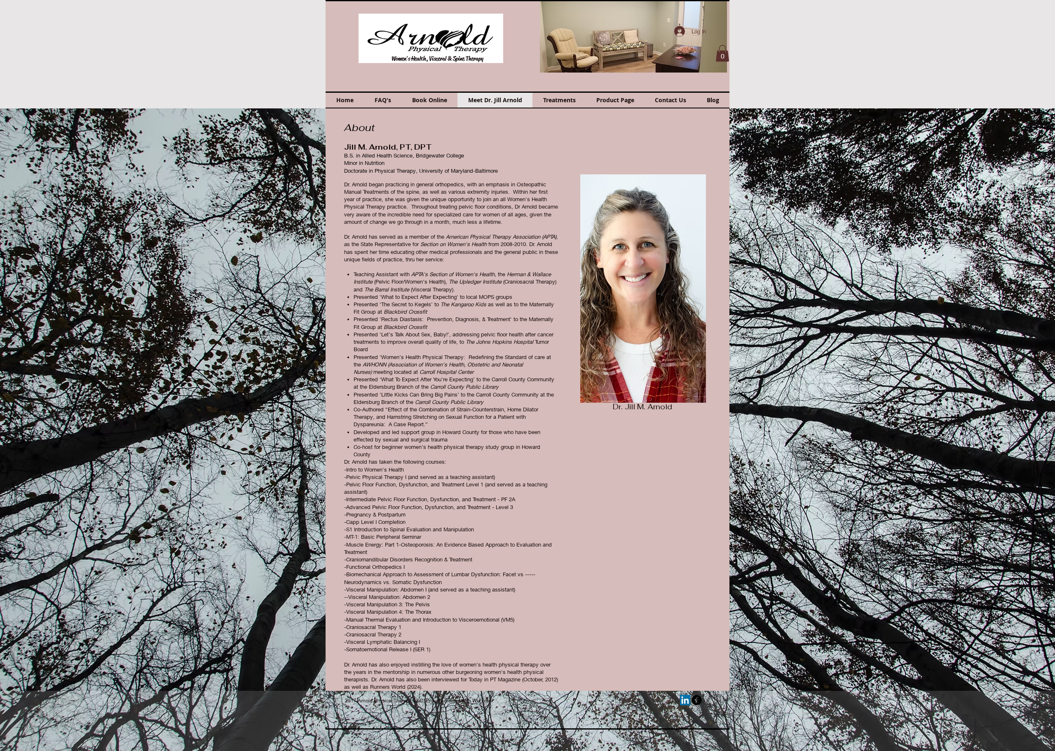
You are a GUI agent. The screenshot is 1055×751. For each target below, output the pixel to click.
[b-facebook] (697, 700)
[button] (633, 36)
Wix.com (481, 700)
